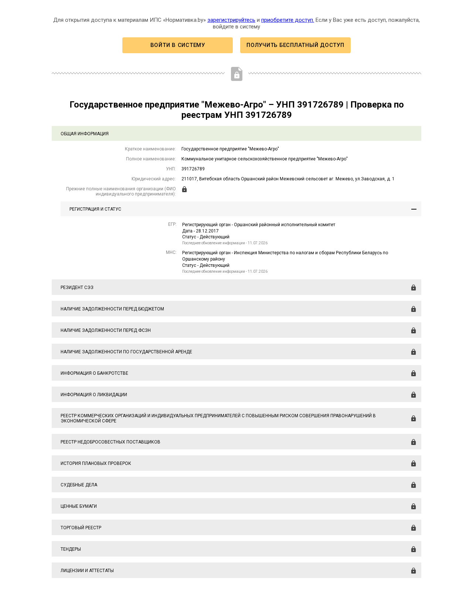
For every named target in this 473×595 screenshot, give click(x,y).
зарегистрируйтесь (231, 20)
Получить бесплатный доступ (295, 45)
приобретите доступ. (287, 20)
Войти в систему (177, 45)
